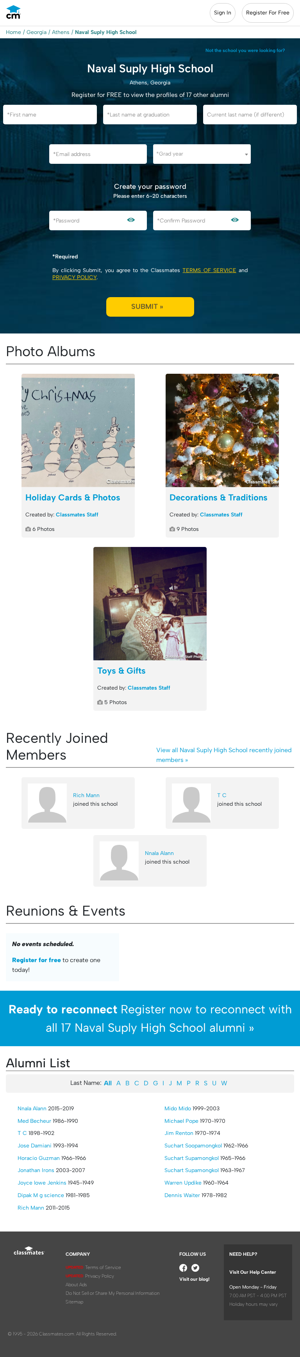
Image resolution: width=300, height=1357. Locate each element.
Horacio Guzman (39, 1158)
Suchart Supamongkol (191, 1158)
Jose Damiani (35, 1145)
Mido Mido (177, 1108)
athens (61, 32)
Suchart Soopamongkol (193, 1145)
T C (222, 795)
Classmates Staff (77, 514)
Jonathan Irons (36, 1170)
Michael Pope (181, 1121)
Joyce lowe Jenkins (42, 1183)
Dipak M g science (41, 1195)
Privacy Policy (74, 277)
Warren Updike (183, 1183)
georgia (36, 32)
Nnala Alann (159, 853)
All (108, 1083)
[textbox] (202, 153)
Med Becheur (34, 1121)
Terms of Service (209, 270)
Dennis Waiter (182, 1195)
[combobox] (202, 154)
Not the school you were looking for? (245, 50)
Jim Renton (178, 1133)
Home (13, 32)
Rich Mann (86, 795)
